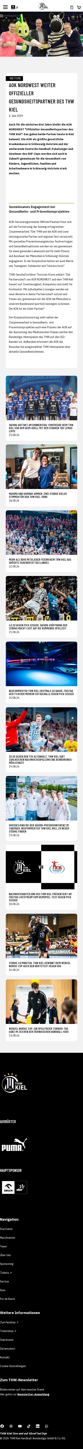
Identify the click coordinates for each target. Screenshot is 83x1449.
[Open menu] (5, 7)
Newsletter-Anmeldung (33, 1394)
